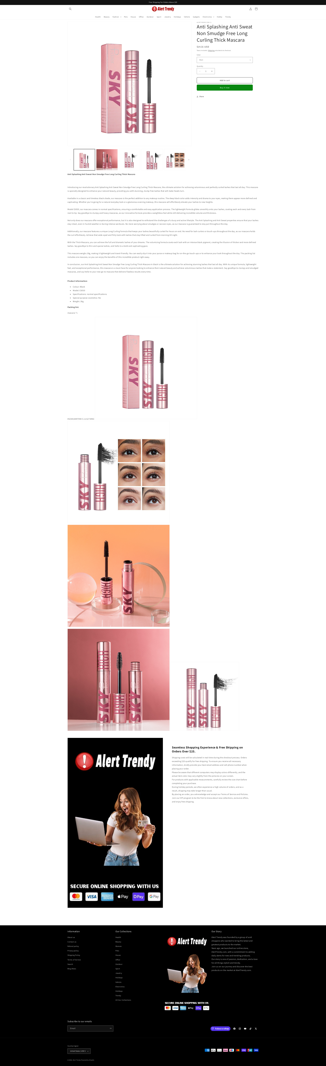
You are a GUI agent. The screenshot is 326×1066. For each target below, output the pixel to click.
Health (118, 937)
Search (70, 964)
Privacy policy (73, 951)
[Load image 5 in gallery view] (174, 159)
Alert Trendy (77, 1060)
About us (71, 937)
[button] (70, 9)
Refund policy (73, 946)
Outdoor (119, 964)
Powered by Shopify (87, 1060)
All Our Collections (123, 1000)
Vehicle (118, 982)
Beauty (118, 941)
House (118, 955)
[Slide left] (70, 159)
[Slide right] (189, 159)
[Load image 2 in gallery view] (107, 159)
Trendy (118, 995)
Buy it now (225, 87)
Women (119, 946)
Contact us (71, 941)
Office (118, 959)
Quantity (200, 66)
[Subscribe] (110, 1028)
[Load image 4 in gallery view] (152, 159)
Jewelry (119, 973)
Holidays (119, 977)
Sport (118, 968)
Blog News (71, 968)
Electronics (120, 986)
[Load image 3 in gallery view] (129, 159)
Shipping (211, 50)
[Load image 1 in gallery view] (84, 159)
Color (199, 55)
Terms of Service (74, 959)
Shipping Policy (73, 955)
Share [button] (201, 96)
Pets (117, 951)
